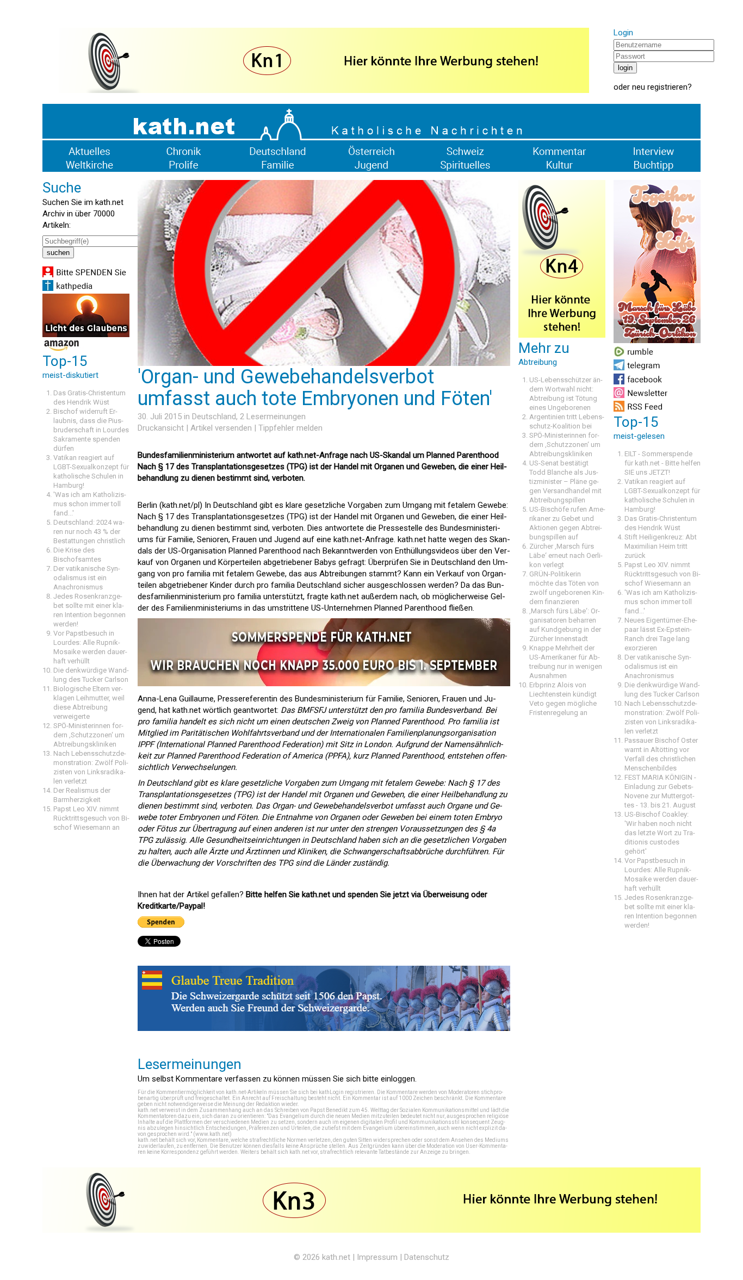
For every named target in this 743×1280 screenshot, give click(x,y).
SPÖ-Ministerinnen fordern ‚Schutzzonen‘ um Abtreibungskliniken (89, 735)
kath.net (336, 1257)
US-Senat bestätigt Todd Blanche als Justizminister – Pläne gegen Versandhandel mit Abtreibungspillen (565, 481)
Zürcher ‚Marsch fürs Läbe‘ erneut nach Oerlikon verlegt (566, 555)
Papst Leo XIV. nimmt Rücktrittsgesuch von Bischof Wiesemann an (91, 818)
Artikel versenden (221, 428)
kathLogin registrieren (346, 1092)
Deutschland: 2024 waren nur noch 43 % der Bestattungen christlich (89, 531)
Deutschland (214, 416)
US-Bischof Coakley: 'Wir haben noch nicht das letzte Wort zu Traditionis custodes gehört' (659, 832)
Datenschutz (426, 1257)
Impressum (377, 1257)
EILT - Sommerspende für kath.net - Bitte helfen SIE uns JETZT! (662, 463)
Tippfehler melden (290, 428)
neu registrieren (660, 87)
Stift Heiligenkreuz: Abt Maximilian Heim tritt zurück (660, 546)
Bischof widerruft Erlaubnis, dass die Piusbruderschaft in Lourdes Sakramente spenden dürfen (91, 429)
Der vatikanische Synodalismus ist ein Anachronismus (86, 577)
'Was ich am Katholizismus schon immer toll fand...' (89, 503)
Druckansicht (161, 428)
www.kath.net (212, 1134)
